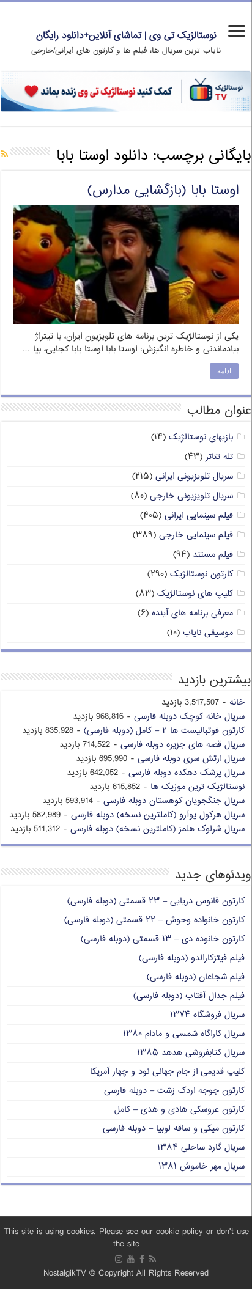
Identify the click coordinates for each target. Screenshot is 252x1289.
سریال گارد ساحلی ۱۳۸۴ (201, 1147)
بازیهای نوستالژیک (201, 437)
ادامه (224, 371)
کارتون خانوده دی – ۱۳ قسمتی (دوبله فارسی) (163, 939)
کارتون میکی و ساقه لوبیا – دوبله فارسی (174, 1128)
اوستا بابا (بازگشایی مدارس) (163, 190)
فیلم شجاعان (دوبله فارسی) (196, 977)
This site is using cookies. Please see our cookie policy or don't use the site (126, 1238)
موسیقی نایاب (208, 633)
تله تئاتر (219, 457)
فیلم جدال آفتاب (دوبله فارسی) (189, 996)
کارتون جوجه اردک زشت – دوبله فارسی (174, 1090)
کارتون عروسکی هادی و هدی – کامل (179, 1109)
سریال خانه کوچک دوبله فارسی (189, 716)
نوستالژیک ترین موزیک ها (197, 787)
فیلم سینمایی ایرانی (199, 515)
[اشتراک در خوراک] (4, 155)
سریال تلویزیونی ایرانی (194, 476)
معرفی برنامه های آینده (192, 613)
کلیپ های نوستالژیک (195, 593)
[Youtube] (131, 1259)
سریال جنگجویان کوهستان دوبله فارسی (174, 801)
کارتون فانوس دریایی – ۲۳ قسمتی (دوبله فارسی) (156, 901)
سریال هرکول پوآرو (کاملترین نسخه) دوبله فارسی (158, 815)
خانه (237, 702)
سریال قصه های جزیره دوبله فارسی (182, 744)
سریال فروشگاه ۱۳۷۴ (207, 1015)
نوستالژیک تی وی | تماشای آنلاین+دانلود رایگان (126, 36)
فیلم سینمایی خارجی (196, 535)
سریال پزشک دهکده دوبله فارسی (186, 772)
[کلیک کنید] (126, 91)
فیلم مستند (213, 554)
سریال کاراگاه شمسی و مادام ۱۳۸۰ (184, 1033)
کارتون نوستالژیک (201, 574)
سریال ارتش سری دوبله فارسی (191, 758)
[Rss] (152, 1259)
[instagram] (119, 1259)
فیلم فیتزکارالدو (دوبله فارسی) (192, 958)
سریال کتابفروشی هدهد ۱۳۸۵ (191, 1052)
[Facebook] (142, 1259)
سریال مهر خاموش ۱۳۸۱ (201, 1166)
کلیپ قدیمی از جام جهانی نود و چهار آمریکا (167, 1071)
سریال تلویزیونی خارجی (191, 496)
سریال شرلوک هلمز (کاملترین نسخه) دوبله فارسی (157, 829)
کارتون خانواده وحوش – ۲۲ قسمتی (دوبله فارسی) (154, 920)
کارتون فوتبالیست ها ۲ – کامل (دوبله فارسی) (164, 730)
